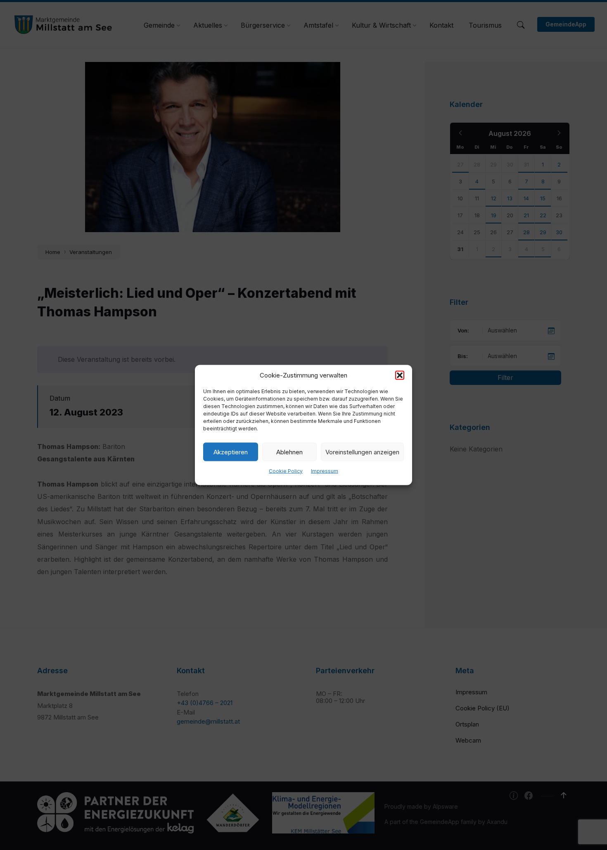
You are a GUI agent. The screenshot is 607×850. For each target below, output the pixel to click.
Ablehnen (289, 452)
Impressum (324, 471)
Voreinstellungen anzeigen (362, 452)
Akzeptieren (230, 452)
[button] (400, 375)
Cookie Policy (286, 471)
